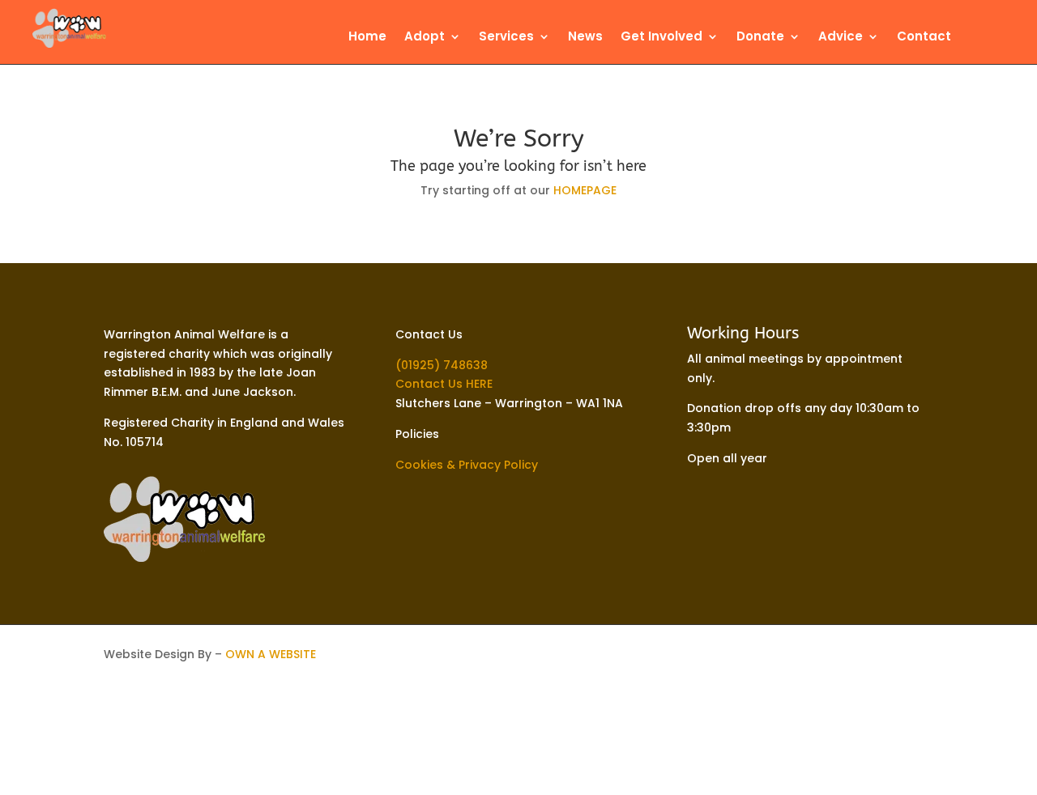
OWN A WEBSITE (270, 654)
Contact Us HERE (444, 384)
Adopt (424, 38)
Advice (840, 38)
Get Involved (661, 38)
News (585, 38)
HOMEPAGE (585, 190)
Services (506, 38)
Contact (924, 38)
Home (367, 38)
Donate (760, 38)
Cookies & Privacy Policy (466, 465)
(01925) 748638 (441, 365)
